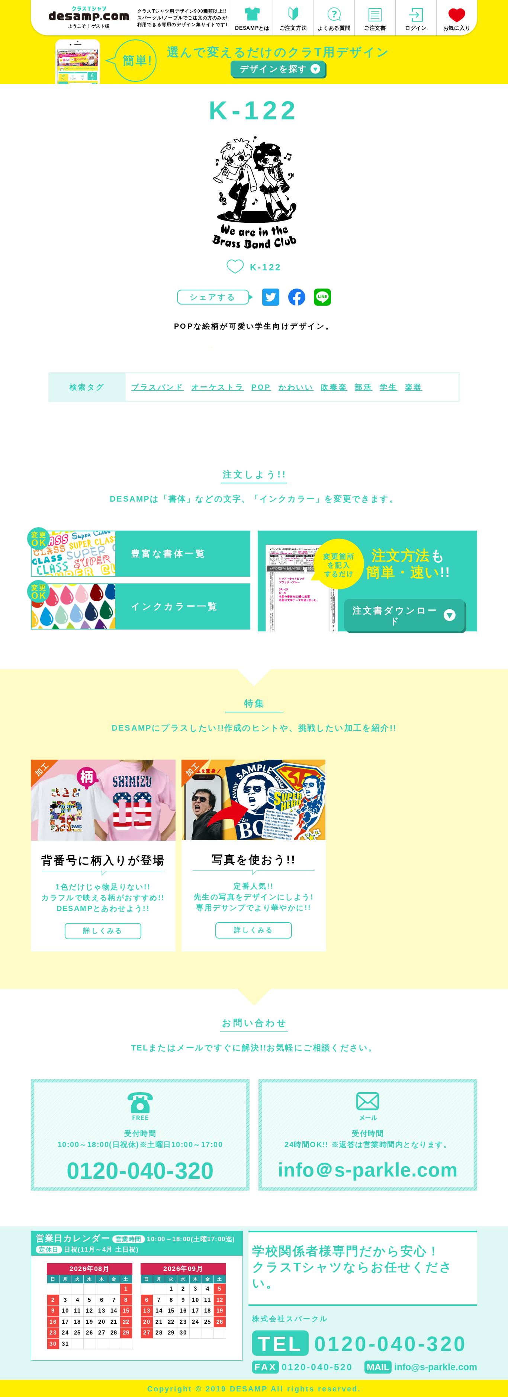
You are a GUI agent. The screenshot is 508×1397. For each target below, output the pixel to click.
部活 (363, 387)
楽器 (413, 387)
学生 (388, 387)
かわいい (296, 387)
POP (261, 387)
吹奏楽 (334, 387)
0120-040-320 (140, 1171)
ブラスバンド (157, 387)
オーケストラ (218, 387)
